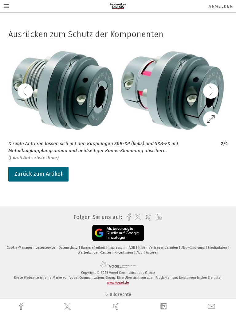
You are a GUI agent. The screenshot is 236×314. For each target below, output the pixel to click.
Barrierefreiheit (93, 248)
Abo (140, 253)
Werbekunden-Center (95, 253)
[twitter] (68, 306)
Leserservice (46, 248)
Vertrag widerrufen (164, 248)
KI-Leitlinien (124, 253)
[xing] (116, 306)
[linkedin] (164, 307)
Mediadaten (218, 248)
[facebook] (21, 306)
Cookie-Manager (20, 248)
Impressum (117, 248)
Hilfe (142, 248)
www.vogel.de (118, 283)
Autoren (152, 253)
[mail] (212, 306)
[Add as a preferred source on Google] (118, 233)
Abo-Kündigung (193, 248)
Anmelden (221, 6)
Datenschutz (69, 248)
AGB (132, 248)
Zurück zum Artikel (38, 173)
